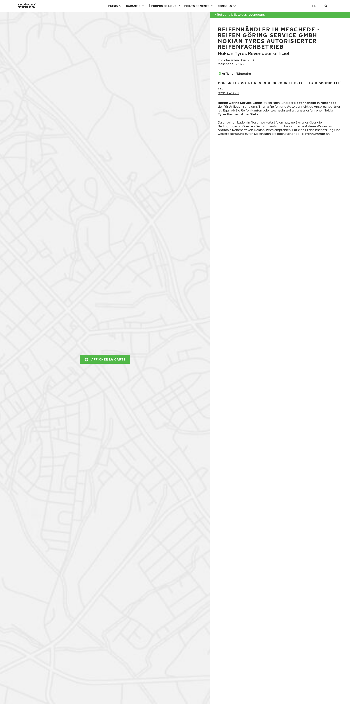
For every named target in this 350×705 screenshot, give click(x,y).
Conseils (225, 5)
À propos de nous (162, 5)
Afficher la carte (108, 359)
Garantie (133, 5)
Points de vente (196, 5)
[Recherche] (326, 6)
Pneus (113, 5)
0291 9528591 (228, 93)
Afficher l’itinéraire (236, 73)
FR (314, 6)
